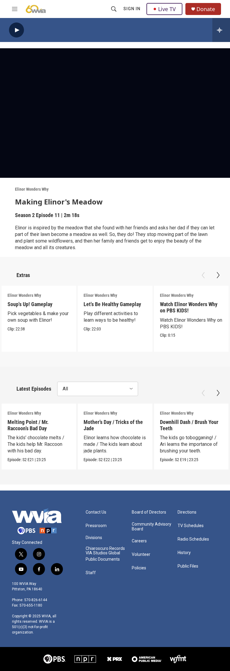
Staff (91, 573)
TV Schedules (191, 525)
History (184, 552)
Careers (139, 541)
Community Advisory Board (151, 526)
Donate (205, 9)
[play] (16, 30)
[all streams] (221, 30)
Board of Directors (149, 512)
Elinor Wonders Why (32, 189)
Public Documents (103, 559)
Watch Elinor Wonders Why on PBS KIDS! (188, 307)
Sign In (131, 8)
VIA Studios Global (103, 553)
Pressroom (96, 525)
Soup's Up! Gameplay (29, 304)
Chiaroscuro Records (105, 548)
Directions (187, 512)
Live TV (167, 9)
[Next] (218, 275)
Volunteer (141, 554)
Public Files (188, 566)
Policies (139, 568)
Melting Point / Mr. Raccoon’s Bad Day (28, 425)
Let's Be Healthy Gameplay (112, 304)
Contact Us (96, 512)
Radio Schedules (193, 539)
